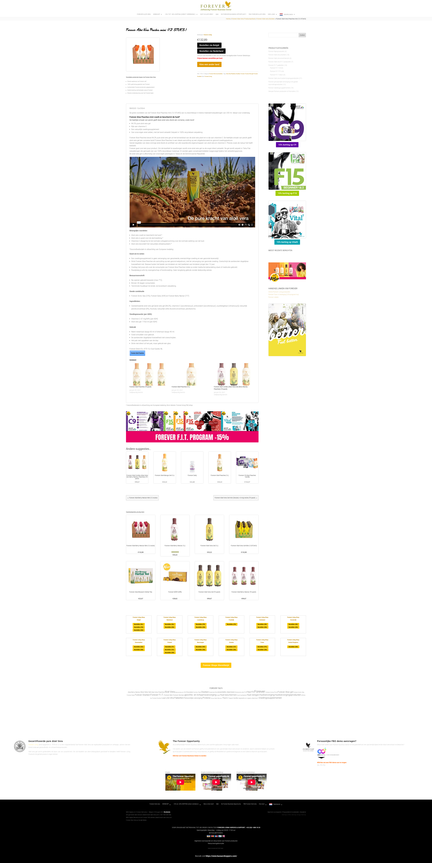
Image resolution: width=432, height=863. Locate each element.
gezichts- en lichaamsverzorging (200, 695)
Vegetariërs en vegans (244, 698)
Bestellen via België (209, 45)
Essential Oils (213, 692)
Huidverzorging (266, 695)
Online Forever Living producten (279, 292)
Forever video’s (273, 297)
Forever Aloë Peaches (137, 353)
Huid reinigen (253, 695)
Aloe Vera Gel (145, 692)
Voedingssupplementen (270, 698)
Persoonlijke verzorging (193, 698)
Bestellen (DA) (138, 647)
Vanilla (235, 698)
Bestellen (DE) (262, 624)
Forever (243, 73)
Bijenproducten (179, 692)
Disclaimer (303, 812)
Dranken (238, 73)
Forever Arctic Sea (298, 692)
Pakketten (178, 698)
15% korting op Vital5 (287, 242)
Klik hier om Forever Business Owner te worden (189, 756)
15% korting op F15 (287, 193)
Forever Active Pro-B (271, 692)
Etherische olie (239, 692)
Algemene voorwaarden (274, 812)
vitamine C (255, 698)
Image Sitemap (301, 815)
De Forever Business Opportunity (233, 14)
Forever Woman (178, 695)
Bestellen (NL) (138, 624)
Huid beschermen (228, 695)
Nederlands (288, 14)
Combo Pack (197, 692)
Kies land (271, 14)
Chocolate (189, 692)
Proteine (206, 698)
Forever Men (168, 695)
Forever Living (208, 35)
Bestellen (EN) (138, 630)
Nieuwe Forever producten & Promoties (281, 91)
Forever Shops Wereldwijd (216, 665)
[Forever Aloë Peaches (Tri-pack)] (149, 374)
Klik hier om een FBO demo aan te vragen (331, 762)
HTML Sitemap (292, 815)
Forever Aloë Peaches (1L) (181, 387)
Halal (218, 695)
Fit (252, 692)
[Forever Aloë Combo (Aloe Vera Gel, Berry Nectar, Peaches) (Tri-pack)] (234, 374)
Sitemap (284, 815)
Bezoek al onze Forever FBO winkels (144, 817)
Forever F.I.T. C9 (275, 68)
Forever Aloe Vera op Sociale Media (136, 820)
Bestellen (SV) (231, 647)
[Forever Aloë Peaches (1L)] (192, 374)
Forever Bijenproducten (276, 51)
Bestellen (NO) (200, 647)
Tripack (230, 698)
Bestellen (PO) (262, 647)
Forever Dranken (142, 695)
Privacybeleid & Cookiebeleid (290, 812)
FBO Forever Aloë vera (257, 14)
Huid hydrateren (242, 695)
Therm (225, 698)
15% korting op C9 (287, 144)
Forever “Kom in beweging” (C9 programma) (283, 294)
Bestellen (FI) (169, 647)
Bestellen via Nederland (211, 51)
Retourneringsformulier (216, 843)
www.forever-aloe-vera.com (151, 815)
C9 (185, 692)
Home (228, 19)
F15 (245, 692)
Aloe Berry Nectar (134, 692)
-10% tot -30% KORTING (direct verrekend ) (180, 14)
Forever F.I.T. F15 (276, 71)
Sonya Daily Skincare (216, 698)
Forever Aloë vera (144, 14)
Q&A (217, 14)
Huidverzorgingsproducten (288, 695)
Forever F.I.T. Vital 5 (276, 75)
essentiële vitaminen (226, 692)
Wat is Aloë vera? (206, 14)
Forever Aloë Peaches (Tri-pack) (140, 387)
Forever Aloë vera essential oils (278, 58)
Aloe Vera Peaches (230, 73)
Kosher (159, 698)
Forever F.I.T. (157, 694)
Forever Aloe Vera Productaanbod (243, 19)
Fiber (249, 692)
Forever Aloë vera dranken (265, 19)
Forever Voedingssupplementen (279, 88)
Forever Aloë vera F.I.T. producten (279, 62)
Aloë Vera (170, 691)
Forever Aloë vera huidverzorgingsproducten (283, 78)
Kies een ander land (209, 64)
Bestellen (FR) (138, 627)
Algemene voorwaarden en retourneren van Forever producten (216, 841)
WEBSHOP (156, 14)
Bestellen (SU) (169, 650)
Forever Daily (131, 695)
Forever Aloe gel (249, 73)
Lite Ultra (170, 698)
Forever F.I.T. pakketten (276, 65)
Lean (164, 698)
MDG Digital (129, 817)
